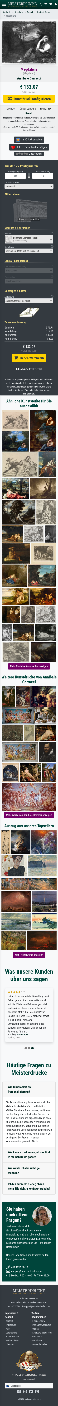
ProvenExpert (23, 1034)
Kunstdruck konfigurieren (31, 99)
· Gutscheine (36, 1340)
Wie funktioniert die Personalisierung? (20, 1089)
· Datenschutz (11, 1332)
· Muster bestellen (39, 1344)
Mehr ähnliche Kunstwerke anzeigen (29, 666)
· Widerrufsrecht (12, 1336)
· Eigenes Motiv (38, 1321)
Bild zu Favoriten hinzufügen (31, 147)
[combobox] (29, 186)
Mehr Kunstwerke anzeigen (29, 954)
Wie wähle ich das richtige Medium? (24, 1170)
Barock (30, 12)
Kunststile (19, 12)
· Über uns (9, 1344)
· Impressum (10, 1325)
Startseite (7, 12)
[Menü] (4, 4)
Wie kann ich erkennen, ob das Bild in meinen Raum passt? (29, 1154)
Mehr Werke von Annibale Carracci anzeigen (29, 815)
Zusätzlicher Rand (12, 182)
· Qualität (35, 1328)
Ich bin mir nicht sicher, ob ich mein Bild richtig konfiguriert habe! (29, 1186)
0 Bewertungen (36, 153)
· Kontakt (9, 1321)
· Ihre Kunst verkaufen (41, 1325)
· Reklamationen (12, 1340)
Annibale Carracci (44, 12)
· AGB (7, 1328)
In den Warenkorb (31, 358)
